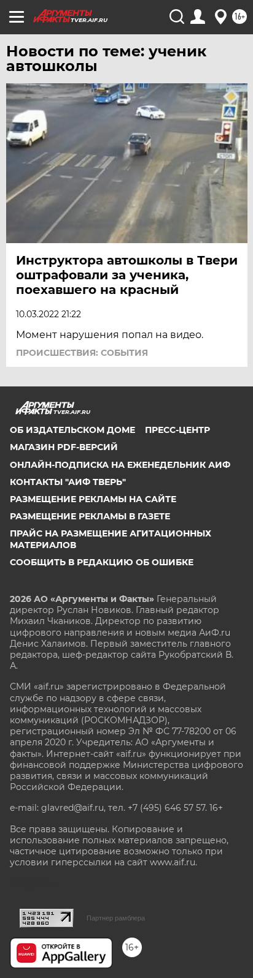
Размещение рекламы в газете (90, 516)
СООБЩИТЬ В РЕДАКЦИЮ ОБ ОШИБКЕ (101, 562)
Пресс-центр (177, 429)
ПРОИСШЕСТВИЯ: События (82, 352)
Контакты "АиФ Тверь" (68, 481)
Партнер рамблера (116, 918)
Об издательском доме (72, 429)
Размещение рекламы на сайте (93, 499)
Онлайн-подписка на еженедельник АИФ (120, 464)
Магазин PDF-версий (64, 447)
